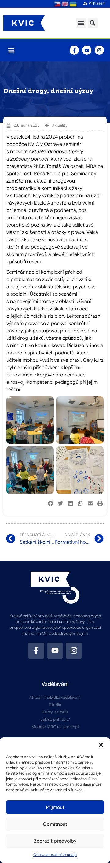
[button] (101, 745)
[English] (65, 4)
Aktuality (59, 125)
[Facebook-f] (74, 50)
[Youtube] (86, 50)
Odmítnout (55, 824)
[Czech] (57, 4)
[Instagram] (99, 50)
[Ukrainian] (73, 4)
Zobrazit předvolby (55, 841)
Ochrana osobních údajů (55, 854)
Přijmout (55, 807)
